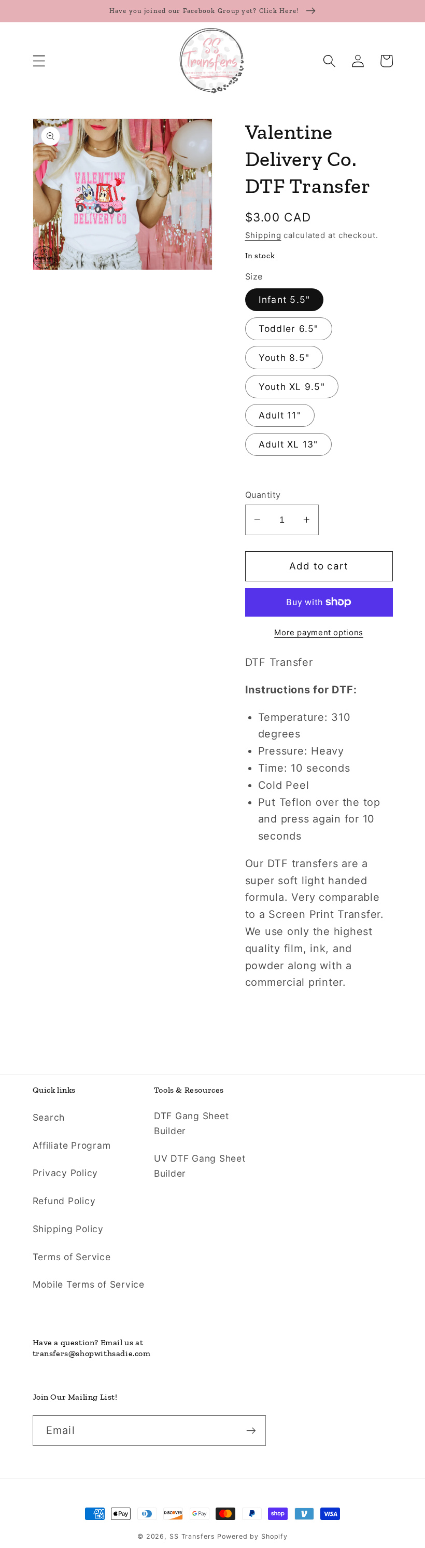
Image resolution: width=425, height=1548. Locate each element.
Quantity (263, 495)
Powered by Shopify (252, 1536)
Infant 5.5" (284, 299)
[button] (39, 61)
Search (49, 1117)
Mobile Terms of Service (89, 1284)
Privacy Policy (65, 1172)
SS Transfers (192, 1536)
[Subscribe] (251, 1430)
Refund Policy (64, 1200)
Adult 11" (280, 415)
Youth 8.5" (284, 357)
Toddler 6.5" (289, 328)
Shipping (263, 235)
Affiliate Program (72, 1145)
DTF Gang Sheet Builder (191, 1123)
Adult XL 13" (288, 444)
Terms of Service (72, 1256)
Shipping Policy (68, 1228)
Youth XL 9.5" (292, 386)
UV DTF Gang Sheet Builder (200, 1166)
